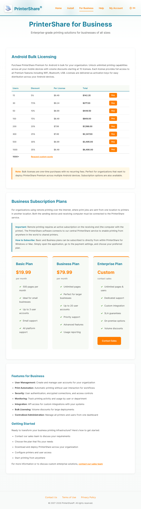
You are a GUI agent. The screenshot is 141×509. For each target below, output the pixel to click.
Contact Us (51, 497)
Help (101, 8)
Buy (113, 95)
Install (70, 8)
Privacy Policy (88, 497)
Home (58, 8)
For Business (86, 8)
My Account (116, 8)
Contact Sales (109, 340)
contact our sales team (91, 463)
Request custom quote (42, 156)
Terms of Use (69, 497)
